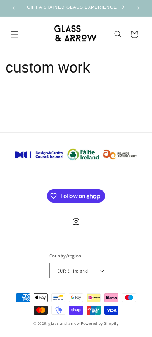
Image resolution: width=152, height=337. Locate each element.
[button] (15, 34)
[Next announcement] (138, 8)
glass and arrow (64, 323)
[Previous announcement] (14, 8)
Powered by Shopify (100, 323)
